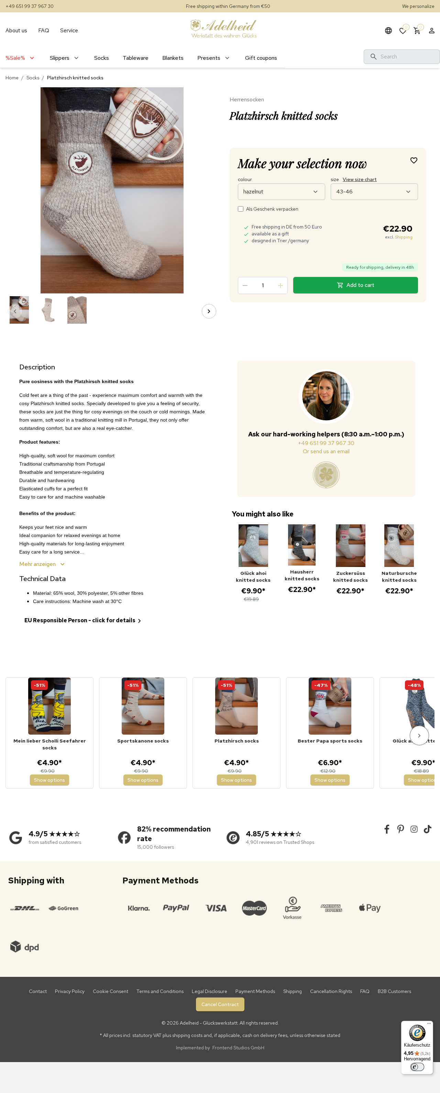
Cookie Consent (110, 991)
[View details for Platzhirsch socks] (236, 706)
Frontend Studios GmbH (237, 1048)
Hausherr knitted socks (302, 575)
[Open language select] (388, 30)
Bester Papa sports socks (330, 741)
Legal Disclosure (209, 991)
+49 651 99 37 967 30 (30, 6)
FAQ (43, 30)
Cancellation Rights (331, 991)
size (354, 179)
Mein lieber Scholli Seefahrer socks (49, 744)
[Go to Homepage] (223, 28)
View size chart (360, 179)
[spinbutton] (263, 285)
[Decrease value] (245, 285)
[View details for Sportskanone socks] (143, 706)
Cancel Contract (220, 1004)
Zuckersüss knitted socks (350, 576)
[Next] (209, 311)
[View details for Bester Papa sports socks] (330, 706)
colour (245, 179)
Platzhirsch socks (236, 741)
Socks (32, 78)
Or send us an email (326, 451)
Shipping (403, 237)
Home (12, 78)
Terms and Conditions (160, 991)
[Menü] (429, 1025)
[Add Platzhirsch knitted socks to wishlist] (414, 160)
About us (16, 30)
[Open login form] (432, 30)
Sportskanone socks (143, 741)
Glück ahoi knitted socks (253, 576)
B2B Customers (394, 991)
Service (69, 30)
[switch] (417, 1067)
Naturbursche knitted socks (399, 576)
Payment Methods (255, 991)
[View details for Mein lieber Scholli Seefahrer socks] (49, 706)
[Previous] (15, 311)
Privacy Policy (70, 991)
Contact (38, 991)
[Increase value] (280, 285)
